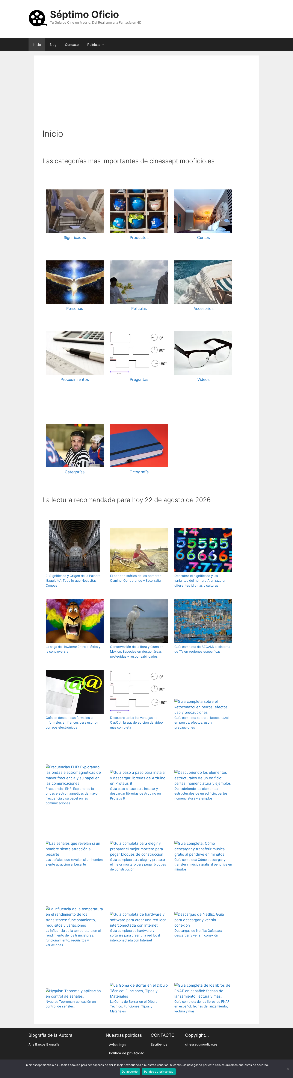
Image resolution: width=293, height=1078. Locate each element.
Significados (75, 237)
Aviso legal (118, 1045)
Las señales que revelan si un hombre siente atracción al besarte (74, 862)
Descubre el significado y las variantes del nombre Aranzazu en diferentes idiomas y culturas (200, 580)
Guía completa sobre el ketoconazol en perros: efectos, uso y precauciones (201, 722)
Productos (139, 237)
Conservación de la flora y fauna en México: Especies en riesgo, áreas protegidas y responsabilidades (136, 651)
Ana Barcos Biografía (44, 1044)
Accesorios (203, 308)
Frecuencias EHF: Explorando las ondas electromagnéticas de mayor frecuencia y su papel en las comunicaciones (72, 796)
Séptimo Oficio (84, 14)
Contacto (72, 45)
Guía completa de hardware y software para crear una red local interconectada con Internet (135, 935)
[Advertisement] (146, 96)
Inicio (37, 45)
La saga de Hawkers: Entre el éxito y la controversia (73, 649)
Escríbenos (159, 1044)
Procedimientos (74, 379)
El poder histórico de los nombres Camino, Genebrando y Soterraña (135, 578)
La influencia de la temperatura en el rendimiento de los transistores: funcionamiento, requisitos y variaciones (73, 938)
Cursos (203, 237)
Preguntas (139, 379)
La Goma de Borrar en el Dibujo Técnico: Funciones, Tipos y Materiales (133, 1006)
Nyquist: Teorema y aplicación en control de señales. (71, 1004)
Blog (53, 45)
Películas (139, 308)
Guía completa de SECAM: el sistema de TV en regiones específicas (202, 649)
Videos (203, 379)
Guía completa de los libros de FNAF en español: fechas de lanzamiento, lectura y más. (202, 1006)
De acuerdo (130, 1071)
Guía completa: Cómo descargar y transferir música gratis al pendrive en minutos (203, 864)
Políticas (93, 45)
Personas (74, 308)
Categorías (75, 472)
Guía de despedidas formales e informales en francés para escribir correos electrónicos (72, 722)
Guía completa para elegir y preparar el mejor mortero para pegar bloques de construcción (138, 864)
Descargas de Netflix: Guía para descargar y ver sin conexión (198, 933)
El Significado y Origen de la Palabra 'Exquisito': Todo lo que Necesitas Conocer (73, 580)
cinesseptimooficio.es (201, 1044)
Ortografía (139, 472)
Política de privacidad (126, 1053)
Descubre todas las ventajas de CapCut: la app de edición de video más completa (136, 722)
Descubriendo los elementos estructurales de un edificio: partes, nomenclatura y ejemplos (201, 793)
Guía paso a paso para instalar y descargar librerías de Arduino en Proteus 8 (135, 793)
